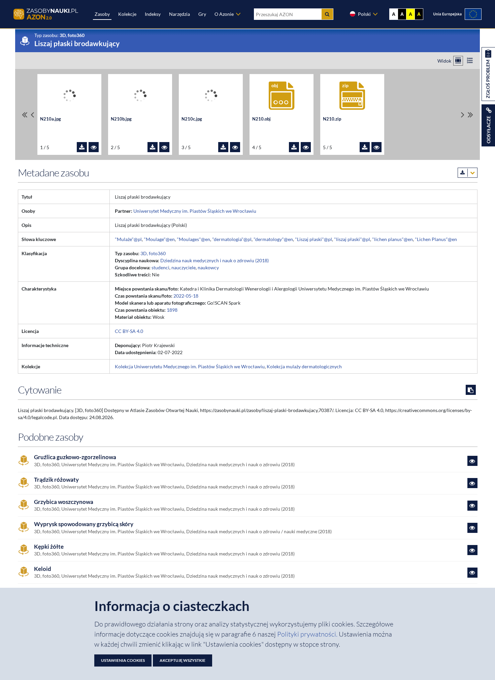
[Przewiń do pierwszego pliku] (24, 115)
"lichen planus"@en (392, 239)
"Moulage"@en (159, 239)
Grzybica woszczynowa (63, 502)
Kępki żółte (49, 546)
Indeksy (153, 14)
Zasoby (102, 14)
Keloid (42, 569)
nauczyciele (183, 267)
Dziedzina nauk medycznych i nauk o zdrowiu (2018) (214, 260)
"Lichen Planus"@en (436, 239)
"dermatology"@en (273, 239)
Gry (202, 14)
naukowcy (208, 267)
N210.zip (332, 119)
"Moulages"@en (193, 239)
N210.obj (261, 119)
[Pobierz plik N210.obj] (294, 147)
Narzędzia (179, 14)
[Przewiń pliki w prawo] (462, 115)
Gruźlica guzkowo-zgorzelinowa (75, 457)
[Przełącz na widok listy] (470, 61)
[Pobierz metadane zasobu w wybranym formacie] (467, 173)
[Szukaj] (327, 14)
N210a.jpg (50, 119)
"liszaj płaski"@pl (352, 239)
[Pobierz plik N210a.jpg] (82, 147)
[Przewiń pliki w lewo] (32, 115)
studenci (160, 267)
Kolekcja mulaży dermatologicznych (304, 366)
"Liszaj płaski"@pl (313, 239)
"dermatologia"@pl (232, 239)
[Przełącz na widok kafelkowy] (458, 61)
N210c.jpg (192, 119)
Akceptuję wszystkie (182, 660)
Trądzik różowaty (56, 479)
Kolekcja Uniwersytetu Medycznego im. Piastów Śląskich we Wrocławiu (190, 366)
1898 (172, 310)
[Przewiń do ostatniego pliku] (470, 115)
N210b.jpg (121, 119)
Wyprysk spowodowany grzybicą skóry (83, 524)
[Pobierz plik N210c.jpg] (223, 147)
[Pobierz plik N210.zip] (365, 147)
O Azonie (224, 14)
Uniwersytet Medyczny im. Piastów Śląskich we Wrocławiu (194, 211)
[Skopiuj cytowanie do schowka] (471, 390)
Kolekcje (127, 14)
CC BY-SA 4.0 (129, 331)
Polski (364, 14)
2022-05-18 (185, 296)
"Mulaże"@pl (128, 239)
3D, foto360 (153, 253)
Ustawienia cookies (123, 660)
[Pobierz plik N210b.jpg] (152, 147)
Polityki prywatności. (308, 634)
